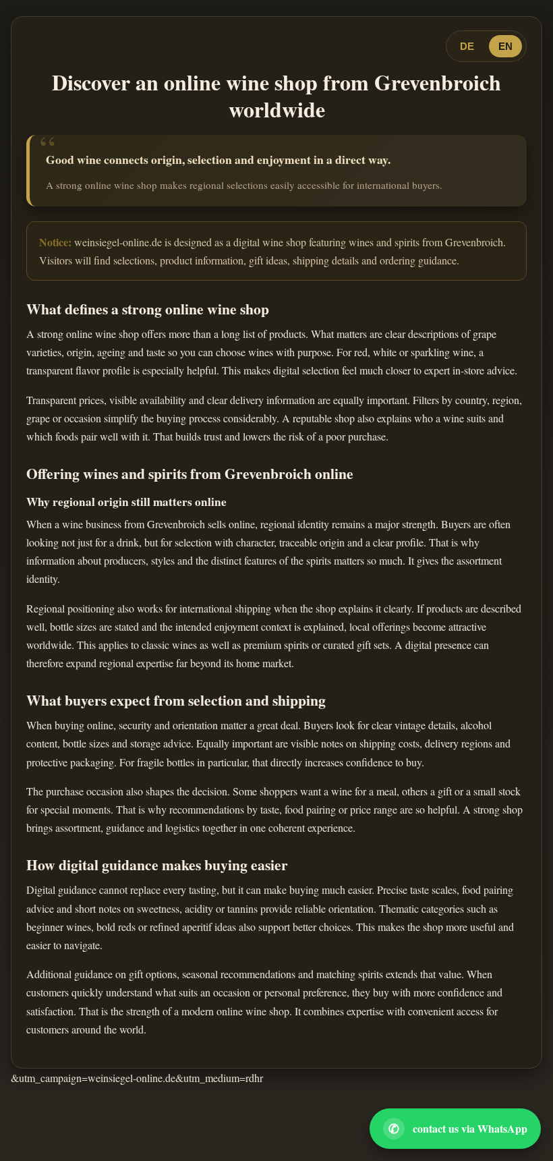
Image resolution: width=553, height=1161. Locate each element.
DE (467, 46)
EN (505, 46)
